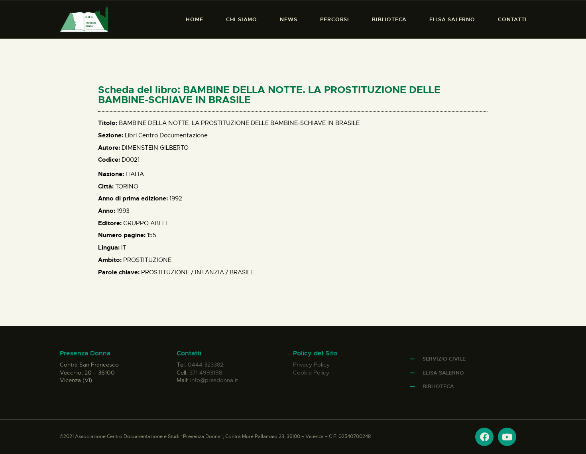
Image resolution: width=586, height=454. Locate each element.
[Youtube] (507, 437)
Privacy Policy (311, 364)
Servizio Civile (444, 358)
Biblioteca (438, 386)
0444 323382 (205, 364)
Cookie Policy (311, 372)
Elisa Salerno (443, 372)
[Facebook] (484, 437)
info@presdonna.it (214, 380)
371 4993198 (205, 372)
